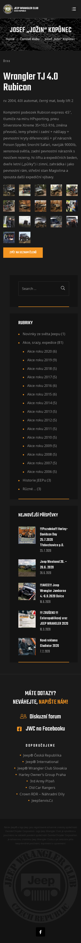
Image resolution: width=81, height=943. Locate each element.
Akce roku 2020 (39, 351)
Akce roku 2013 (39, 411)
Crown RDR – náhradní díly (42, 794)
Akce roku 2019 (39, 360)
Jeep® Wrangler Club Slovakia (42, 768)
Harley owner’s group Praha (42, 774)
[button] (23, 252)
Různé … (29, 488)
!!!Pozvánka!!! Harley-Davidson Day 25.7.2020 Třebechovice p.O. (54, 537)
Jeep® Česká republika (42, 755)
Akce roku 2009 (39, 445)
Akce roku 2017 (39, 377)
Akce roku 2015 (39, 394)
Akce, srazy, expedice (39, 342)
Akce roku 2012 (39, 420)
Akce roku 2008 (39, 454)
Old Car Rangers (42, 787)
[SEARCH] (63, 288)
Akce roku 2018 (39, 368)
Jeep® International (42, 761)
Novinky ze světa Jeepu (41, 334)
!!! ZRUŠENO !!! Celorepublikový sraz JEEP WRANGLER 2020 (54, 618)
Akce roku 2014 (39, 402)
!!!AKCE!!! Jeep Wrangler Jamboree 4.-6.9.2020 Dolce (53, 591)
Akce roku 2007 (39, 463)
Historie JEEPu (34, 480)
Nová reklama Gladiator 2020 (49, 643)
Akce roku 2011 (39, 428)
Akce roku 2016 (39, 385)
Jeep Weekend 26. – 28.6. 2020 (53, 564)
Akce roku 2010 (39, 437)
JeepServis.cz (42, 800)
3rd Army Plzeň (42, 781)
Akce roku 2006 (39, 471)
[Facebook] (40, 932)
